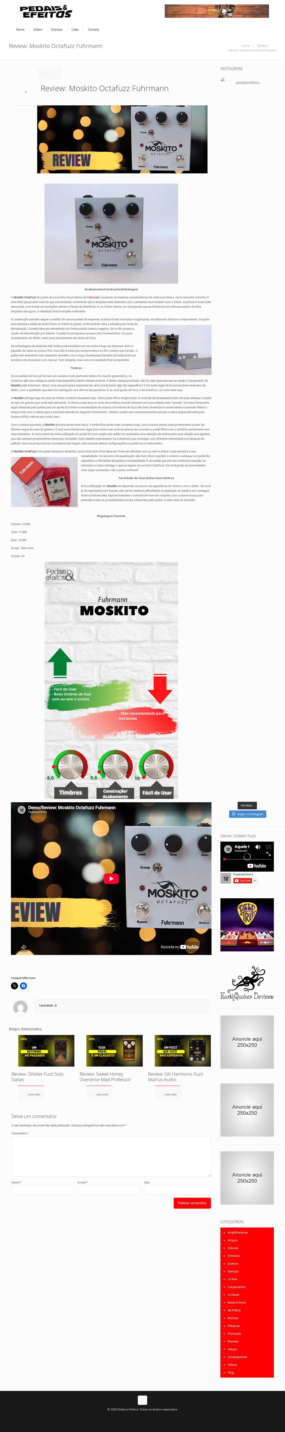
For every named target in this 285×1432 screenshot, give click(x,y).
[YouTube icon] (142, 1416)
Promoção (234, 1333)
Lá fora (232, 1279)
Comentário (20, 1133)
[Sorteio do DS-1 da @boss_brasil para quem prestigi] (266, 714)
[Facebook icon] (138, 1416)
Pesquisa (234, 1326)
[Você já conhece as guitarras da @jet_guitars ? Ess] (228, 746)
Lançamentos (236, 1287)
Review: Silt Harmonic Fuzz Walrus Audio (175, 1077)
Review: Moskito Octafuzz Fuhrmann (252, 50)
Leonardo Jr (48, 1005)
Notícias (233, 1318)
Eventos (233, 1263)
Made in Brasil (237, 1302)
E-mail (83, 1182)
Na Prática (234, 1310)
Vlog (231, 1372)
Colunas (233, 1248)
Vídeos (232, 1364)
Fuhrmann (93, 297)
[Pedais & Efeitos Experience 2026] (247, 704)
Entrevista (234, 1256)
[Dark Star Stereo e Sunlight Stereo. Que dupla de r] (266, 112)
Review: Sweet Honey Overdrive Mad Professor (105, 1077)
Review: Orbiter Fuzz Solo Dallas (37, 1077)
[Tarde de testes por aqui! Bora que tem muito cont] (228, 151)
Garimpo (233, 1271)
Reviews (262, 45)
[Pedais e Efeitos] (45, 11)
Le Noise (233, 1294)
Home (245, 45)
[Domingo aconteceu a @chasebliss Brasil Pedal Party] (247, 413)
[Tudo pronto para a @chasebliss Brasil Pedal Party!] (266, 200)
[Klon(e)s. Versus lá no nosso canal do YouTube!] (247, 102)
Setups (232, 1349)
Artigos (232, 1240)
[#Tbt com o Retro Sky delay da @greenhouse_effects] (228, 105)
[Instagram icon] (147, 1416)
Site (146, 1182)
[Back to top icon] (142, 1400)
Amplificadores (238, 1232)
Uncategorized (237, 1357)
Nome (16, 1182)
